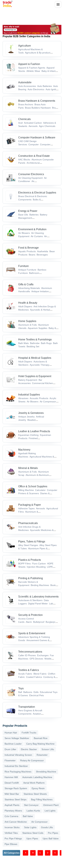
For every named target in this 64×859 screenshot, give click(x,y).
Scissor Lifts (48, 749)
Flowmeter (10, 760)
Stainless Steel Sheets (35, 794)
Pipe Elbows (11, 844)
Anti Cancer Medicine (16, 821)
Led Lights (50, 810)
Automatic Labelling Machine (37, 777)
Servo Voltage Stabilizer (17, 738)
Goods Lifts (47, 827)
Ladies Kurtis (33, 810)
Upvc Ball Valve (51, 838)
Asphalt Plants (12, 805)
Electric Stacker (29, 749)
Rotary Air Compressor (32, 760)
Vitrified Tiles (11, 833)
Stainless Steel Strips (15, 799)
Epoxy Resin (38, 788)
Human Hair (11, 732)
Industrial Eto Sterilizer (16, 766)
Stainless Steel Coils (32, 833)
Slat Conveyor (31, 805)
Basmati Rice (40, 738)
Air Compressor (39, 821)
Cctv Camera (11, 816)
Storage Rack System (16, 788)
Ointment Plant (51, 805)
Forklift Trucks (29, 732)
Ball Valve (28, 816)
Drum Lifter (10, 749)
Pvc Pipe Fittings (13, 838)
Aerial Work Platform (34, 782)
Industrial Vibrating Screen (18, 755)
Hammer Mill (11, 777)
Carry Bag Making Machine (40, 743)
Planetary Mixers (13, 810)
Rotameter (42, 755)
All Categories (12, 852)
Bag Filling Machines (42, 799)
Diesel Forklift (12, 782)
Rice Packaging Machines (18, 771)
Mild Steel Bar (12, 794)
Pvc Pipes (53, 833)
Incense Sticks (12, 827)
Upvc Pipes (32, 838)
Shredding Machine (46, 771)
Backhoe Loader (13, 743)
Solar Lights (30, 827)
